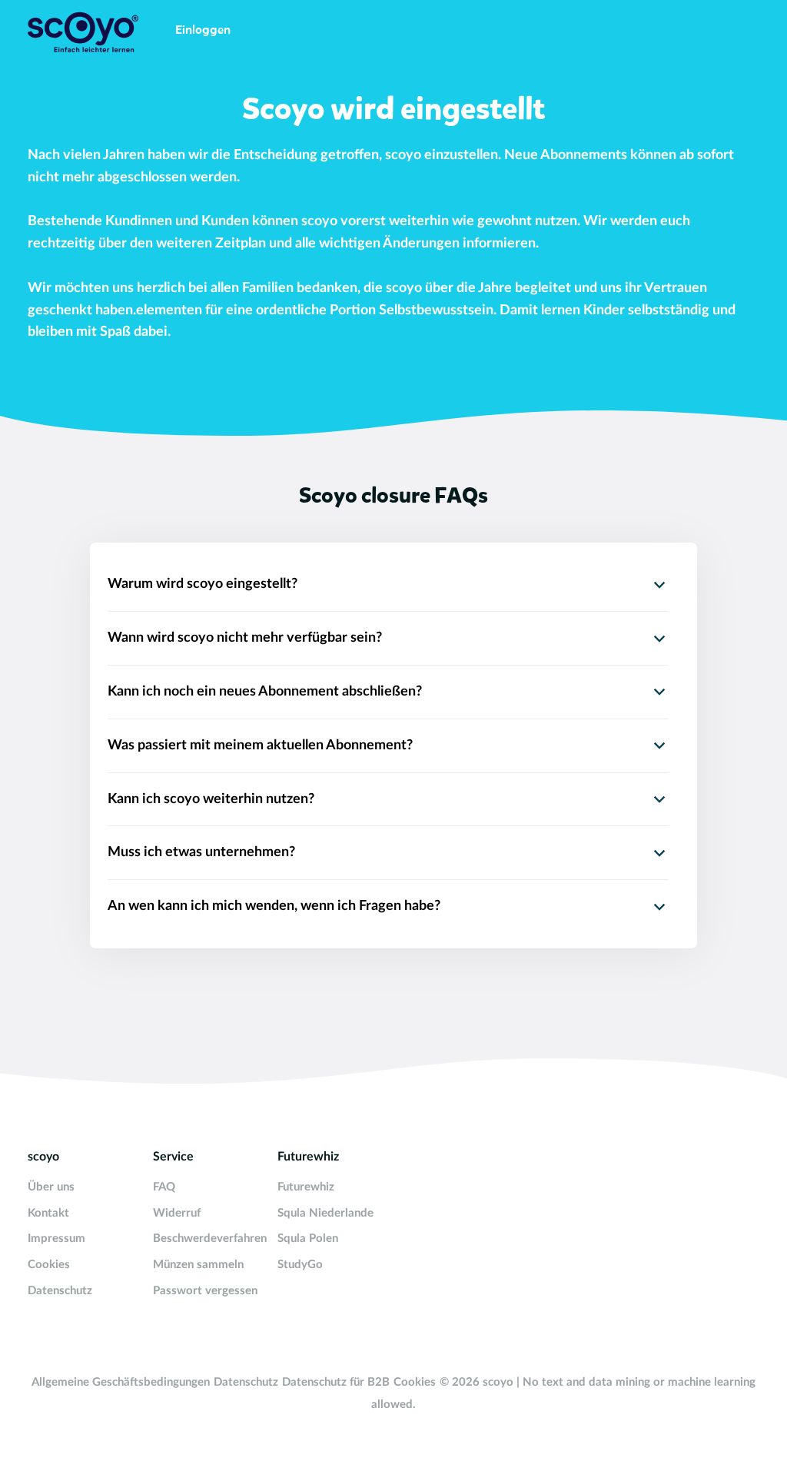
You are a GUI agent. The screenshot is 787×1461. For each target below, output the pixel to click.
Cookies (49, 1264)
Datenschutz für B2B (336, 1382)
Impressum (56, 1238)
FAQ (164, 1187)
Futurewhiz (305, 1187)
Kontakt (48, 1213)
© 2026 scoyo (478, 1382)
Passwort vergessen (205, 1291)
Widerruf (177, 1213)
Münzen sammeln (198, 1264)
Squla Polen (307, 1238)
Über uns (51, 1187)
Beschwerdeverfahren (210, 1238)
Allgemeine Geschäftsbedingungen (121, 1382)
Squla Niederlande (325, 1213)
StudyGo (300, 1264)
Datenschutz (60, 1291)
